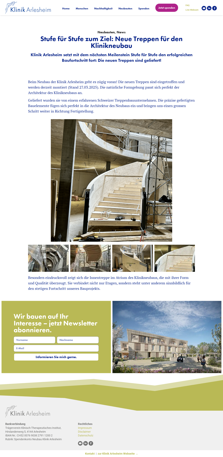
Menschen (82, 8)
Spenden (143, 8)
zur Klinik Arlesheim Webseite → (118, 453)
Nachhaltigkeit (103, 8)
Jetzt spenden (166, 7)
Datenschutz (85, 435)
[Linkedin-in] (209, 8)
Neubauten (125, 8)
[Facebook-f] (214, 8)
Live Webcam (192, 10)
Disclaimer (84, 431)
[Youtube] (204, 8)
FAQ (187, 5)
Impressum (85, 427)
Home (66, 8)
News (121, 32)
